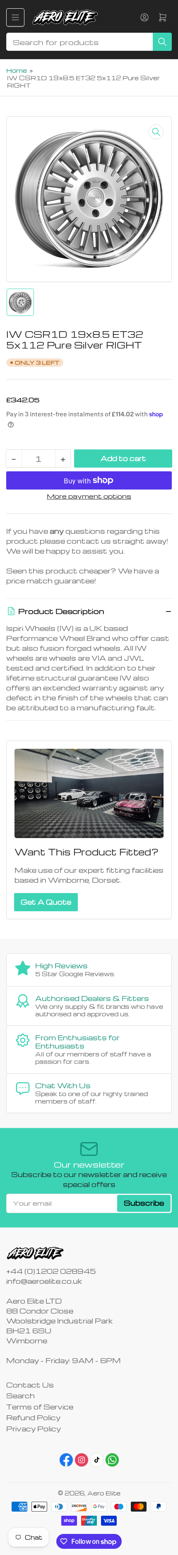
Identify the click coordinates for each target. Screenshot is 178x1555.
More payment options (89, 496)
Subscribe (144, 1203)
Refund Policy (33, 1417)
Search (20, 1395)
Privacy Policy (33, 1428)
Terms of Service (39, 1406)
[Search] (162, 41)
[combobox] (89, 42)
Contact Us (30, 1385)
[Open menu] (15, 17)
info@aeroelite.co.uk (44, 1281)
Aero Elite (103, 1493)
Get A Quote (46, 902)
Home (16, 70)
